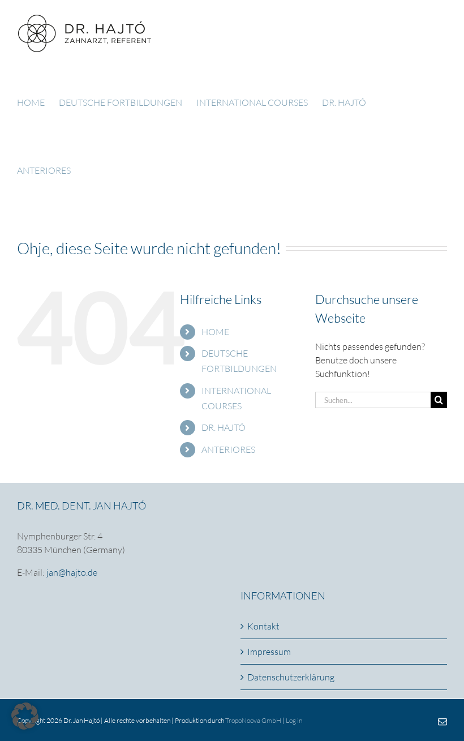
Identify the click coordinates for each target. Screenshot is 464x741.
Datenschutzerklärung (290, 677)
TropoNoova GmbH (253, 720)
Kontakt (263, 626)
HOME (215, 331)
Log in (294, 720)
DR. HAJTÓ (223, 427)
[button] (25, 716)
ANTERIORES (228, 449)
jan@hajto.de (71, 572)
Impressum (269, 651)
